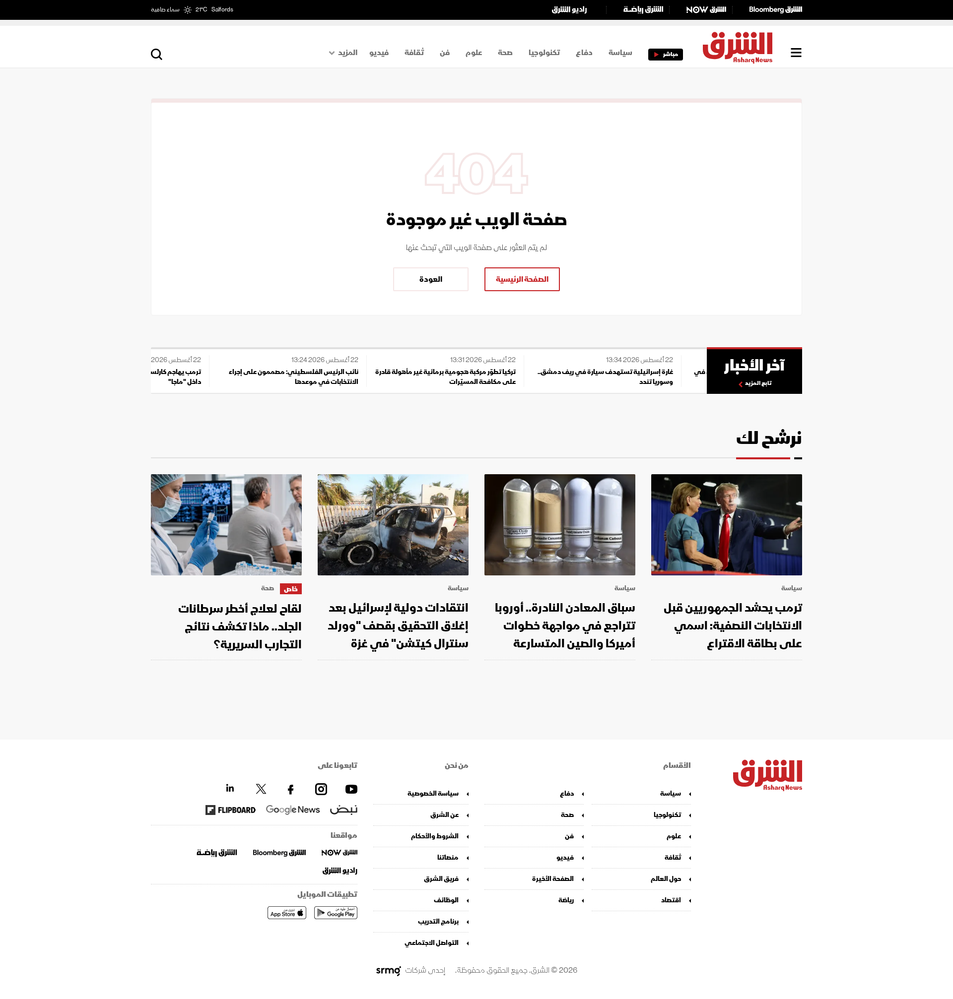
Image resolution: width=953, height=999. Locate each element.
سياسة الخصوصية (433, 793)
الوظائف (446, 900)
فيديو (379, 53)
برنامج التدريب (438, 921)
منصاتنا (448, 857)
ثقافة (414, 53)
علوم (474, 53)
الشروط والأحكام (435, 836)
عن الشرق (444, 814)
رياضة (566, 900)
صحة (505, 53)
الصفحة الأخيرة (553, 878)
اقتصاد (671, 900)
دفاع (584, 53)
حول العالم (666, 878)
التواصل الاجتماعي (432, 942)
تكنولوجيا (544, 53)
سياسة (620, 53)
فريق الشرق (441, 878)
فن (445, 53)
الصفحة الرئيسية (522, 279)
